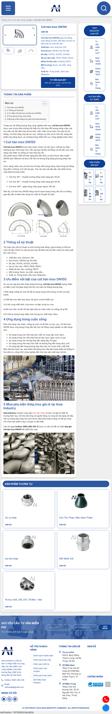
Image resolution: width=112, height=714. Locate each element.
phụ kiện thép (39, 413)
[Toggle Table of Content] (43, 103)
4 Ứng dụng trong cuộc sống (19, 116)
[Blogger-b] (3, 699)
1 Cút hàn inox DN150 (15, 107)
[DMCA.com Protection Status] (108, 687)
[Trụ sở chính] (60, 652)
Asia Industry (7, 660)
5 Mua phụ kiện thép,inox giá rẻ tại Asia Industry (26, 119)
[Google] (9, 699)
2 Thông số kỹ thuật (15, 110)
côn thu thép (11, 558)
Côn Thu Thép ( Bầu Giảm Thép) (76, 517)
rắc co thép (11, 517)
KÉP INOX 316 (66, 558)
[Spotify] (15, 699)
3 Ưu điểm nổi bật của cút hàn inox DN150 (24, 113)
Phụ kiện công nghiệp (22, 20)
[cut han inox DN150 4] (20, 35)
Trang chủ (6, 20)
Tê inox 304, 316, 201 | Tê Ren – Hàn (23, 599)
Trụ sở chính (68, 652)
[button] (5, 35)
